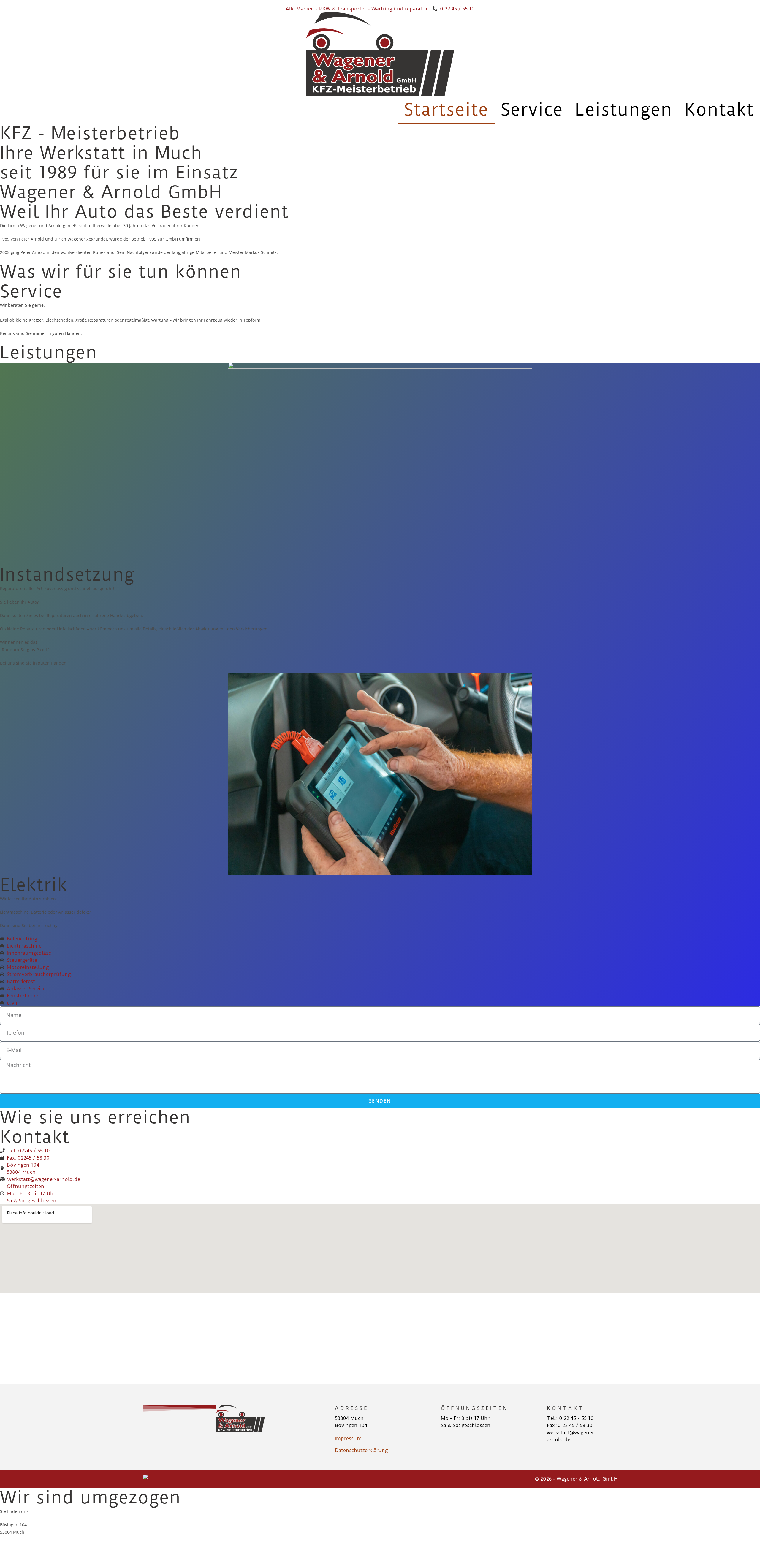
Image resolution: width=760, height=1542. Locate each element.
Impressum (348, 1438)
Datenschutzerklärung (361, 1450)
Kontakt (719, 109)
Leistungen (623, 109)
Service (532, 109)
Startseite (446, 109)
